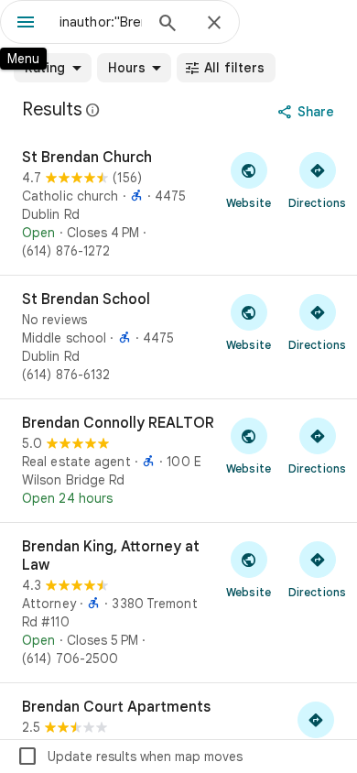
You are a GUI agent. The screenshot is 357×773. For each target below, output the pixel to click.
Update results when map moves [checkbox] (129, 757)
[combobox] (101, 22)
